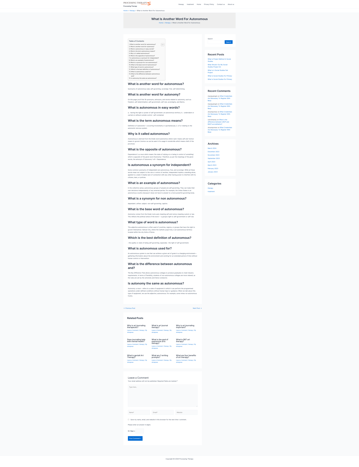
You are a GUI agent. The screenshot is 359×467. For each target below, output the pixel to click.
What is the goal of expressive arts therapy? (160, 341)
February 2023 (213, 168)
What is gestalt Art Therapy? (135, 356)
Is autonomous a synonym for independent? (144, 58)
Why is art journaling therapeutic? (136, 326)
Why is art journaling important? (185, 326)
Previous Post (129, 308)
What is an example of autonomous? (142, 60)
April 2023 (211, 162)
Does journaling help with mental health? (136, 340)
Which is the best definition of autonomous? (145, 69)
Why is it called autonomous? (140, 53)
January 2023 (213, 172)
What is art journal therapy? (160, 326)
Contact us (221, 4)
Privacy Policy (209, 4)
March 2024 (212, 148)
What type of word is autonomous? (142, 67)
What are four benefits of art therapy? (186, 356)
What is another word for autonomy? (142, 46)
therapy (181, 4)
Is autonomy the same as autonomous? (144, 78)
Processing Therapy (130, 6)
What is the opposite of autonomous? (142, 55)
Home (199, 4)
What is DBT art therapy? (183, 340)
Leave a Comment (132, 330)
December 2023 (213, 152)
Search (210, 39)
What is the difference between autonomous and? (145, 75)
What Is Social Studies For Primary (220, 76)
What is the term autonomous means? (142, 51)
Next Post (197, 308)
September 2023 (214, 158)
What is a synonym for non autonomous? (143, 62)
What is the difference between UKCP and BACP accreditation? (218, 122)
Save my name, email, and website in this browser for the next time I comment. (159, 420)
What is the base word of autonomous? (144, 65)
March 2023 (212, 165)
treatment (190, 4)
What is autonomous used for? (141, 71)
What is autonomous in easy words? (142, 49)
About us (231, 4)
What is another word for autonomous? (143, 44)
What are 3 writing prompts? (160, 356)
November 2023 (213, 155)
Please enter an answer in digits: (139, 425)
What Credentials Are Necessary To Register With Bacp (220, 98)
